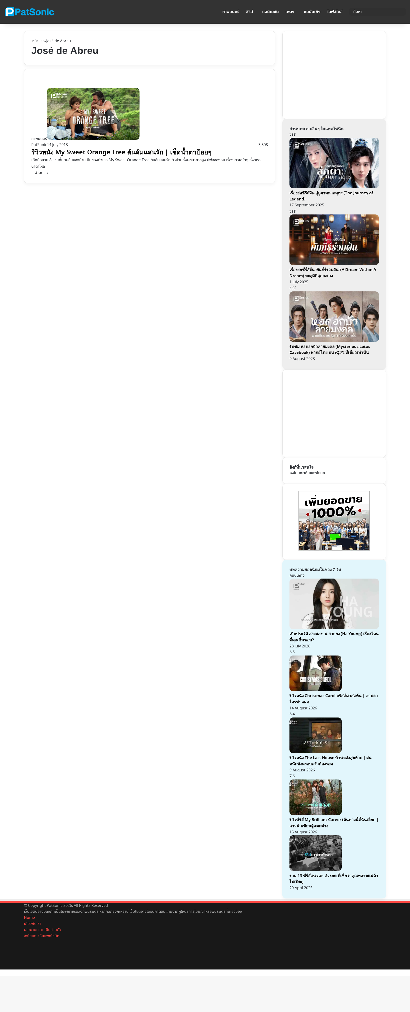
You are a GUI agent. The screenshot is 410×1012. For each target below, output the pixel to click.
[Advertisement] (325, 73)
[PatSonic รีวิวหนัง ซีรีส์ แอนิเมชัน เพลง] (29, 11)
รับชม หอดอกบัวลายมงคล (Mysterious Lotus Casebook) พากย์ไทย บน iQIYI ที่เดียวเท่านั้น (329, 350)
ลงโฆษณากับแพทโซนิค (307, 473)
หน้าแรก (38, 41)
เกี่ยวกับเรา (32, 923)
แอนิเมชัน (270, 12)
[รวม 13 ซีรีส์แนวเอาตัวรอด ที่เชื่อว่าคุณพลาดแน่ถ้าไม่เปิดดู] (315, 870)
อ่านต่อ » (41, 173)
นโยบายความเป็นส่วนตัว (42, 930)
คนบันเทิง (312, 12)
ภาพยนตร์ (230, 12)
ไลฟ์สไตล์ (335, 12)
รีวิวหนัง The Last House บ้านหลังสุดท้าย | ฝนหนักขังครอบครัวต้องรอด (330, 761)
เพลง (289, 12)
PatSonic (39, 145)
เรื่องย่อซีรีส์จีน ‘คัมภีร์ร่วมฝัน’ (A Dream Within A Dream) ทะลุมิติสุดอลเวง (332, 273)
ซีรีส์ (249, 12)
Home (29, 918)
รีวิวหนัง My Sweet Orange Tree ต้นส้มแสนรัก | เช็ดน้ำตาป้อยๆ (121, 152)
